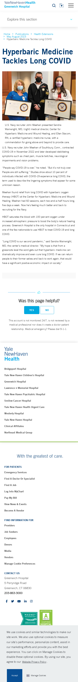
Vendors (8, 557)
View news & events (15, 504)
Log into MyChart (14, 491)
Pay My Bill (10, 497)
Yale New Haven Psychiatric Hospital (24, 394)
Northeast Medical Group (18, 432)
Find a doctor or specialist (19, 478)
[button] (36, 676)
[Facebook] (7, 601)
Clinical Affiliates (14, 426)
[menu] (71, 5)
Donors (8, 544)
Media (7, 551)
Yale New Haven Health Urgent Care (24, 407)
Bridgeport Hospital (15, 368)
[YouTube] (19, 601)
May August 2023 (16, 36)
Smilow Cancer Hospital (17, 400)
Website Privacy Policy (34, 661)
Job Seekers (11, 531)
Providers (9, 525)
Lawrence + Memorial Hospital (21, 388)
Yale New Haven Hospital (18, 419)
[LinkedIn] (25, 601)
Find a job (10, 485)
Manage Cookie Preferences (19, 563)
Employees (10, 538)
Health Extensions (43, 34)
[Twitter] (12, 601)
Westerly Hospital (14, 413)
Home (7, 34)
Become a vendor (14, 510)
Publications (22, 34)
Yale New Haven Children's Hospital (24, 375)
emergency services (15, 472)
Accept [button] (14, 675)
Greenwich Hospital (15, 381)
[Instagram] (31, 601)
